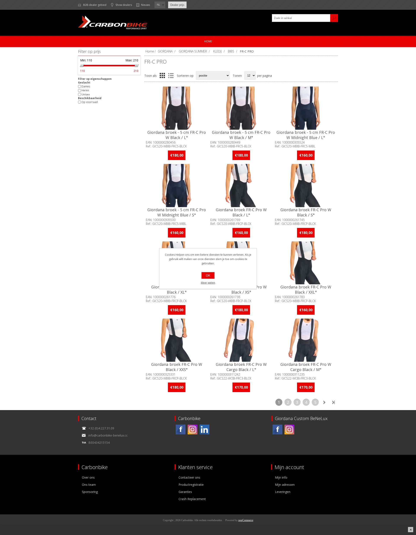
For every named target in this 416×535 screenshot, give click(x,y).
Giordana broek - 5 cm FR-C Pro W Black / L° (176, 135)
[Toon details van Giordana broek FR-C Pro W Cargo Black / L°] (241, 340)
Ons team (89, 485)
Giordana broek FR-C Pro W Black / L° (241, 212)
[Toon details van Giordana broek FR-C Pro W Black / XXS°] (176, 340)
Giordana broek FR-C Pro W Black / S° (305, 212)
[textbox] (301, 18)
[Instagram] (192, 429)
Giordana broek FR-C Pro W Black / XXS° (176, 367)
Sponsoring (90, 492)
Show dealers (123, 5)
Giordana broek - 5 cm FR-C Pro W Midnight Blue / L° (305, 135)
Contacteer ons (189, 477)
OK (208, 275)
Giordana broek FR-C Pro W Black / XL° (176, 289)
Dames (85, 86)
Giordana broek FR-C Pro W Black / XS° (241, 289)
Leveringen (282, 492)
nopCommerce (245, 520)
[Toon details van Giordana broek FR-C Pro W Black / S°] (305, 185)
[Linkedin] (204, 429)
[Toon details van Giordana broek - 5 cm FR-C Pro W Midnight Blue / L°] (305, 108)
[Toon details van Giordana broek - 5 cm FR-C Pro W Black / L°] (176, 108)
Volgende (324, 402)
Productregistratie (191, 485)
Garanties (185, 492)
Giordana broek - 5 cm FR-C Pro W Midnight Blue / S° (176, 212)
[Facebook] (180, 429)
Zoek (334, 18)
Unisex (85, 94)
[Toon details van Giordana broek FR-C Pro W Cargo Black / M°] (305, 340)
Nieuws (145, 5)
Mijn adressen (285, 485)
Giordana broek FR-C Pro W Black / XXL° (305, 289)
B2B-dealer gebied (94, 5)
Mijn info (281, 477)
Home (208, 41)
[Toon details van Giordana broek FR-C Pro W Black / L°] (241, 185)
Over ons (88, 477)
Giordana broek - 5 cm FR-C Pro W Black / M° (241, 135)
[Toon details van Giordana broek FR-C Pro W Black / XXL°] (305, 263)
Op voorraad (89, 102)
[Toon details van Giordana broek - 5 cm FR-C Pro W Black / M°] (241, 108)
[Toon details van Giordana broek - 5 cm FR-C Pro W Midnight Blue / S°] (176, 185)
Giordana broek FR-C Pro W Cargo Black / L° (241, 367)
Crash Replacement (192, 499)
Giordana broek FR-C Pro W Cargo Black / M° (305, 367)
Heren (85, 90)
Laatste (333, 402)
